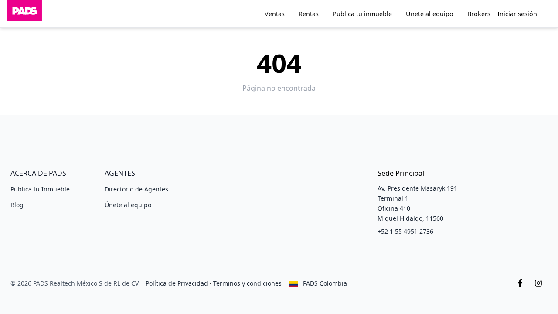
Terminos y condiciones (247, 283)
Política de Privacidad (177, 283)
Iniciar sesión (517, 14)
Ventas (275, 14)
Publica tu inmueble (362, 14)
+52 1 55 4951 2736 (405, 231)
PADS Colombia (325, 283)
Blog (17, 205)
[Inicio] (24, 13)
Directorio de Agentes (136, 189)
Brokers (478, 14)
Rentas (309, 14)
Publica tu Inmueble (40, 189)
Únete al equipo (429, 14)
